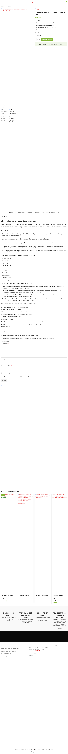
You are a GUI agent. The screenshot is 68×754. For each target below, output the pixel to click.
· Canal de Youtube (36, 652)
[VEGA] (59, 637)
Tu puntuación (6, 341)
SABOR (37, 33)
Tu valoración (5, 343)
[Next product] (66, 6)
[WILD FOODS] (42, 637)
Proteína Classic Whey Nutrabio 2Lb (42, 596)
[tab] (12, 212)
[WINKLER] (26, 637)
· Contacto (30, 655)
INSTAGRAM (45, 647)
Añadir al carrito (47, 39)
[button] (15, 496)
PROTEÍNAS (8, 6)
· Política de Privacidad (33, 649)
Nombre (3, 359)
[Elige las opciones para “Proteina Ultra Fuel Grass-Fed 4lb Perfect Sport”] (65, 496)
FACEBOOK (45, 652)
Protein (19, 221)
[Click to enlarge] (3, 106)
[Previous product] (63, 6)
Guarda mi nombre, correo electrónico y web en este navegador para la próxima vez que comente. (27, 373)
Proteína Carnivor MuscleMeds (24, 596)
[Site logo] (34, 2)
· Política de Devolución (33, 647)
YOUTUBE (44, 649)
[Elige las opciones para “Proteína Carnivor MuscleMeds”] (31, 496)
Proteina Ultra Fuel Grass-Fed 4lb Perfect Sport (59, 597)
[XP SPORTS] (9, 637)
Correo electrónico (6, 366)
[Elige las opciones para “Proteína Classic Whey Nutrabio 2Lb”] (48, 496)
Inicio (2, 6)
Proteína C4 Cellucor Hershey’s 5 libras (7, 596)
